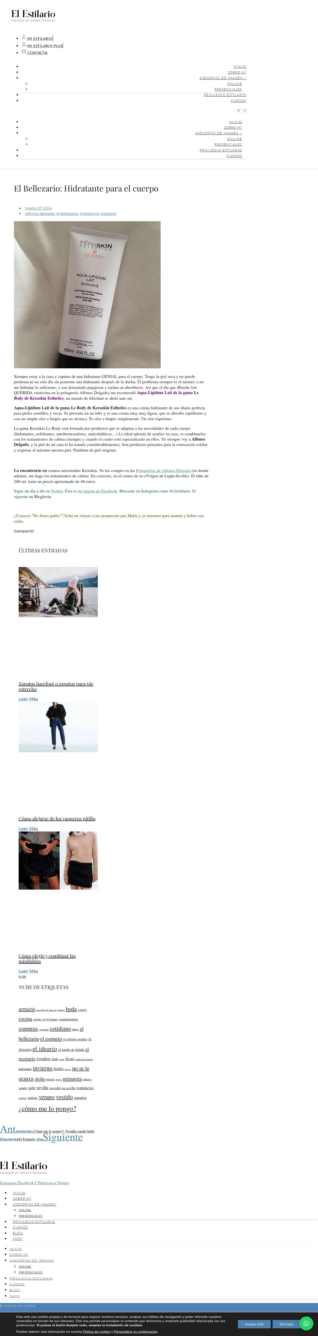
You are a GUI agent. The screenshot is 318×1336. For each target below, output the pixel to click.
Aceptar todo (254, 1324)
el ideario (45, 1048)
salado (23, 1088)
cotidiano (60, 1028)
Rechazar (287, 1324)
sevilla (42, 1087)
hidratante (89, 213)
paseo (50, 1079)
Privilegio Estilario (225, 95)
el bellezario (67, 213)
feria (61, 1059)
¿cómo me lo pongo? (47, 1108)
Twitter (57, 491)
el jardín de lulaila (71, 1049)
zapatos (80, 1097)
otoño (39, 1078)
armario (27, 1008)
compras (28, 1028)
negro (68, 1069)
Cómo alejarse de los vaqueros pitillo (57, 818)
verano (47, 1097)
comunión (44, 1029)
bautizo (61, 1010)
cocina (25, 1018)
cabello (82, 1010)
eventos (44, 1058)
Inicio (239, 67)
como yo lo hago (45, 1019)
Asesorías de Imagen (34, 1204)
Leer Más (28, 699)
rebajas (87, 1079)
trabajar (23, 1098)
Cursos (238, 101)
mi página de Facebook (97, 491)
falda (55, 1059)
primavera (72, 1078)
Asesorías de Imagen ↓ (223, 78)
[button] (129, 111)
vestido (64, 1097)
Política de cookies (96, 1331)
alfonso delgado (40, 213)
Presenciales (228, 89)
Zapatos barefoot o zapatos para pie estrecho (56, 686)
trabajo (33, 1097)
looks (59, 1068)
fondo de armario (84, 1059)
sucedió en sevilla (62, 1087)
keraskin (109, 213)
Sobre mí (237, 72)
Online (234, 84)
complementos (68, 1019)
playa (59, 1079)
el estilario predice (75, 1039)
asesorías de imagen (46, 1010)
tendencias (85, 1087)
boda (71, 1009)
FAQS (18, 1239)
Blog (18, 1233)
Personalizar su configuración (136, 1331)
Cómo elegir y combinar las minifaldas (47, 958)
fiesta (69, 1058)
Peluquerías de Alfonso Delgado (163, 470)
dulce (75, 1029)
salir (31, 1087)
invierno (43, 1068)
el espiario (51, 1038)
